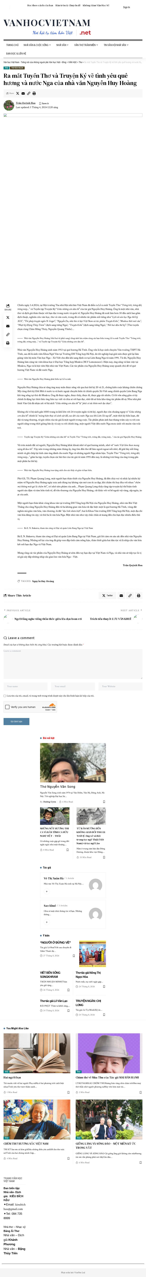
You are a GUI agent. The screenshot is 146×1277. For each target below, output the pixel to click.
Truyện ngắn (17, 68)
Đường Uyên (49, 801)
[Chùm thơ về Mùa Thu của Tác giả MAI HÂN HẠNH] (109, 1053)
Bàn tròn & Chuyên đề (68, 5)
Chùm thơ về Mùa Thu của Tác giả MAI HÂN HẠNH (107, 1077)
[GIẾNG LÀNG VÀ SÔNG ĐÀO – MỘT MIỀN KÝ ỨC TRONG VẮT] (109, 1119)
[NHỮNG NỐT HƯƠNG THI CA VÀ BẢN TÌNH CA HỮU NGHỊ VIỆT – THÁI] (54, 816)
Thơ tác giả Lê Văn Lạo (53, 1000)
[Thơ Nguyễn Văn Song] (73, 762)
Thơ (6, 68)
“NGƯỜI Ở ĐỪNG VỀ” (55, 942)
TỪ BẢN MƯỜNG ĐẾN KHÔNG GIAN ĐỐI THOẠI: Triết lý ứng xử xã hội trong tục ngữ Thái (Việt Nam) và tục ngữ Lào (91, 836)
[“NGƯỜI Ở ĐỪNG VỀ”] (92, 954)
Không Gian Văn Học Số (96, 5)
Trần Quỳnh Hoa (25, 103)
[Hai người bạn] (37, 1053)
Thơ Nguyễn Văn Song (57, 787)
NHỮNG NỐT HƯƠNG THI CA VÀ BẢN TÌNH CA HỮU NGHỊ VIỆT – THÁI (54, 832)
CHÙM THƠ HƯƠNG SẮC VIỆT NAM (26, 1144)
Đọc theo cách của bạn (40, 5)
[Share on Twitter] (17, 93)
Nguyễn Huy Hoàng (43, 581)
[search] (6, 7)
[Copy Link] (28, 93)
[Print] (34, 93)
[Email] (23, 93)
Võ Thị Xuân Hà (54, 878)
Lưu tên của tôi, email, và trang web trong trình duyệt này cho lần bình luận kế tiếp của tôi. (50, 695)
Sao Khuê (50, 906)
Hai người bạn (12, 1077)
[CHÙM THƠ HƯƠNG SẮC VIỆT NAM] (37, 1119)
